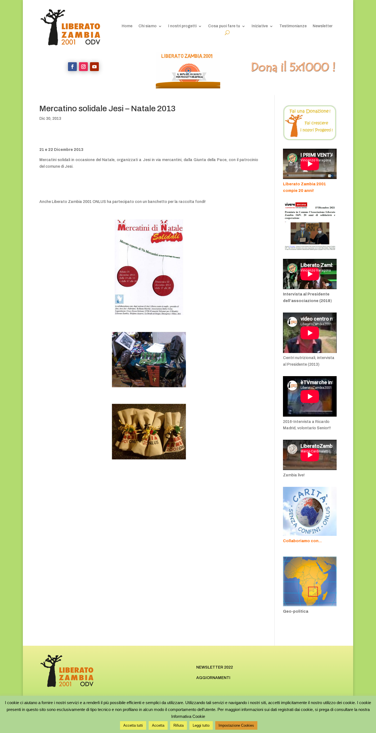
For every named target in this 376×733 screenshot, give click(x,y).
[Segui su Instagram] (83, 66)
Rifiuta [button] (178, 725)
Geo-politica (295, 611)
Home (127, 26)
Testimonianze (293, 26)
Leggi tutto (201, 725)
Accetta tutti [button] (133, 725)
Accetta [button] (158, 725)
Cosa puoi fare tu (224, 26)
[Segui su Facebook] (72, 66)
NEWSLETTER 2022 (214, 667)
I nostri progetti (182, 26)
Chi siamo (147, 26)
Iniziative (260, 26)
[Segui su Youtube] (94, 66)
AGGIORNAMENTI (213, 678)
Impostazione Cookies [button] (236, 725)
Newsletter (323, 26)
